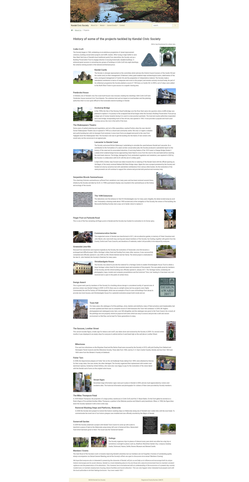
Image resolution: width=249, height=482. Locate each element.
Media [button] (102, 25)
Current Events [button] (112, 25)
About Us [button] (94, 25)
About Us (78, 30)
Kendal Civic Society (80, 25)
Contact (122, 25)
